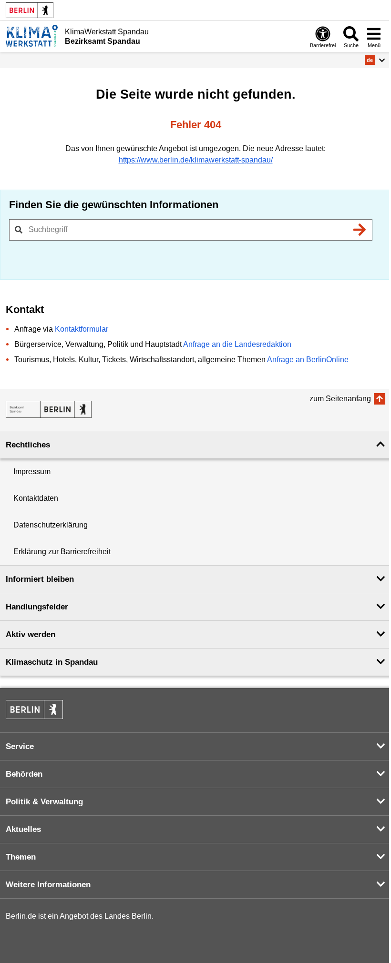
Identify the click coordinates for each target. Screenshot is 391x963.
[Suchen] (359, 230)
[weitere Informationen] (32, 36)
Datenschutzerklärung (50, 525)
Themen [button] (21, 857)
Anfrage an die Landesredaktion (237, 344)
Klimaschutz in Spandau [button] (52, 662)
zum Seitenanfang (340, 399)
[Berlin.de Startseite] (29, 10)
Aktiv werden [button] (30, 634)
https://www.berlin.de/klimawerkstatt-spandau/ (196, 160)
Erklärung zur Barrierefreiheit (62, 551)
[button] (375, 60)
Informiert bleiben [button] (40, 579)
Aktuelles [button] (23, 829)
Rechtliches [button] (28, 444)
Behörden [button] (24, 774)
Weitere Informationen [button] (48, 884)
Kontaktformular (81, 329)
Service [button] (20, 746)
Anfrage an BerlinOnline (308, 359)
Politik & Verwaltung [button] (44, 801)
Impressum (32, 471)
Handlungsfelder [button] (37, 606)
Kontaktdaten (35, 498)
